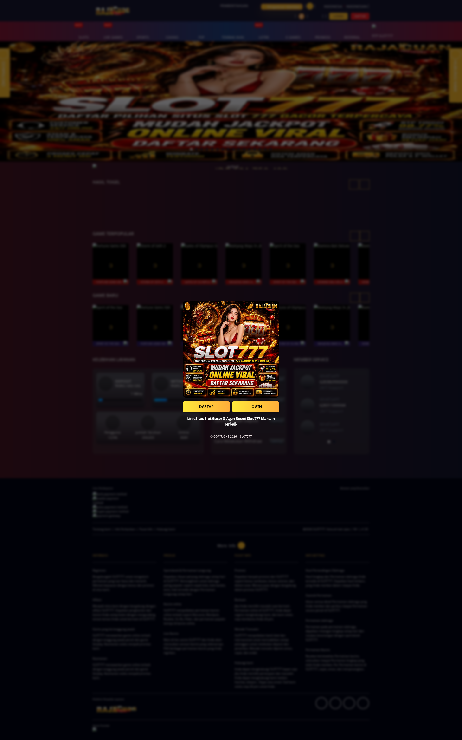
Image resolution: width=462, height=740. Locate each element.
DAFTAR (206, 406)
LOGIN (255, 406)
